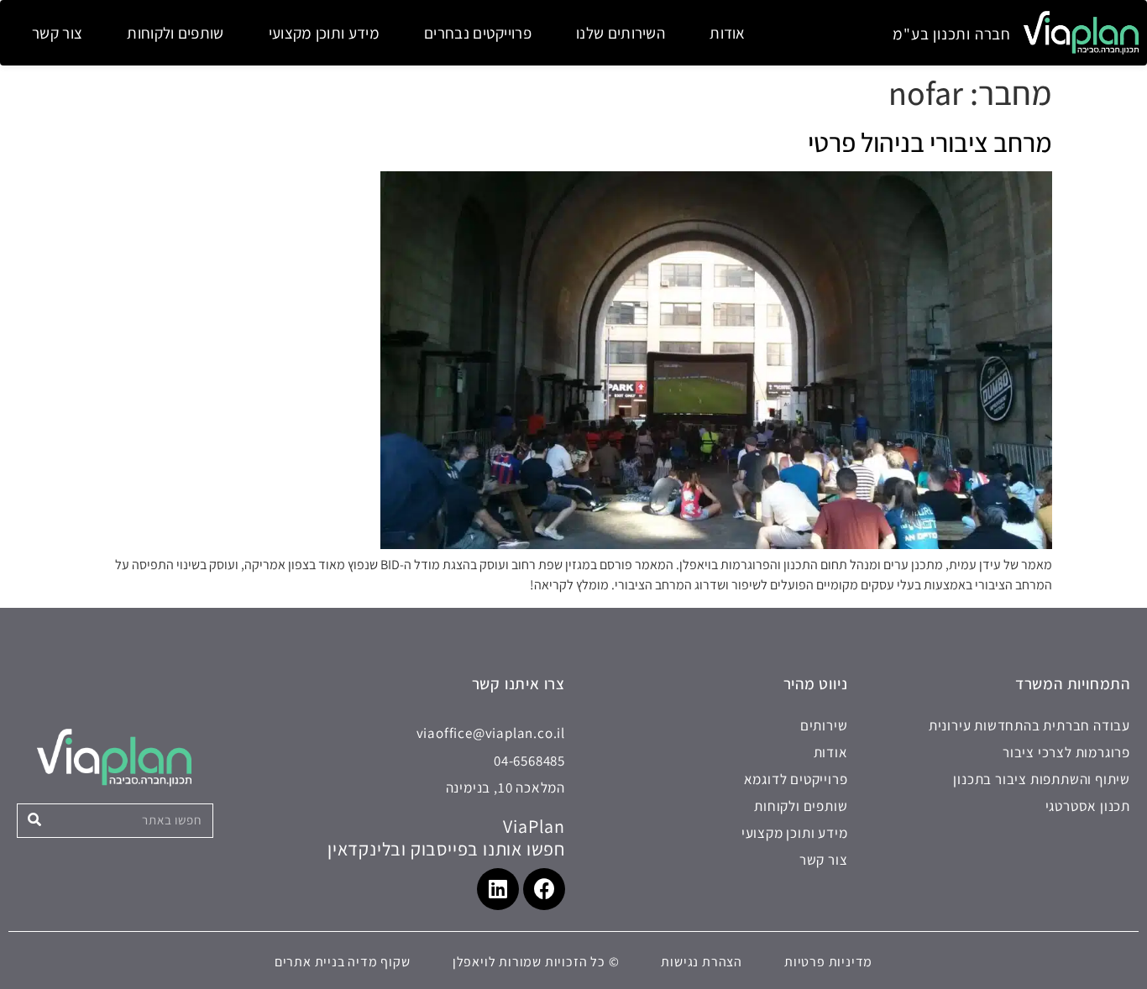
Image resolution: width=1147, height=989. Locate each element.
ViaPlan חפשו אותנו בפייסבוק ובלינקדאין (446, 837)
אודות (728, 33)
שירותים (824, 725)
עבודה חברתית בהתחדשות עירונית (1029, 725)
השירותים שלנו (620, 33)
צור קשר (57, 33)
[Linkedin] (498, 889)
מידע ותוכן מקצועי (324, 33)
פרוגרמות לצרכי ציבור (1066, 752)
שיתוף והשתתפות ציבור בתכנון (1041, 779)
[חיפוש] (35, 820)
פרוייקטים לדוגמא (796, 779)
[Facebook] (544, 889)
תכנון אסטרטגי (1087, 806)
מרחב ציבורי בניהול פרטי (930, 142)
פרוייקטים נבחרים (478, 33)
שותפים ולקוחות (175, 33)
